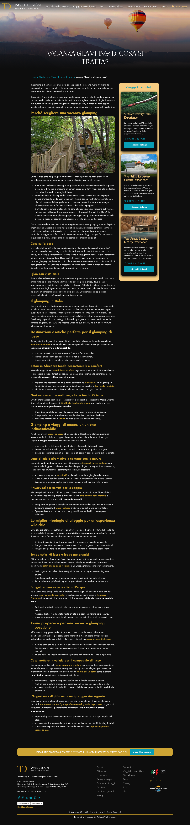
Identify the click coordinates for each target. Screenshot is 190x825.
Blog (125, 791)
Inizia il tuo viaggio (142, 752)
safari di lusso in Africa (62, 370)
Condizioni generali (105, 791)
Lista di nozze (181, 6)
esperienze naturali (40, 344)
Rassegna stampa (104, 779)
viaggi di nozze (55, 433)
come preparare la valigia (68, 665)
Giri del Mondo (130, 775)
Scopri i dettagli (139, 144)
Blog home (43, 77)
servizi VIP (61, 475)
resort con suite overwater (52, 595)
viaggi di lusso (63, 507)
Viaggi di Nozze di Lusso (61, 77)
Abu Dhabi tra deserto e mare (76, 403)
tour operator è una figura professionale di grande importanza (71, 704)
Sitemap (100, 795)
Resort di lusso (150, 6)
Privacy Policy (23, 803)
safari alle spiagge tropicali (56, 565)
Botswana (90, 382)
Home (33, 77)
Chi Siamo (101, 771)
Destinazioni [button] (133, 6)
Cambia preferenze (25, 807)
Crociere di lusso (115, 6)
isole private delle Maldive (93, 495)
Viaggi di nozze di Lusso (84, 6)
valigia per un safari (86, 671)
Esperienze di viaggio (106, 783)
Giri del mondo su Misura (57, 6)
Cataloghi (127, 783)
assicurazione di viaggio (99, 639)
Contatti (164, 6)
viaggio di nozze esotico (93, 463)
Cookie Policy (37, 803)
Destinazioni (128, 767)
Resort (126, 779)
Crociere (101, 787)
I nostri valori (102, 775)
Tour (101, 6)
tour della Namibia (104, 386)
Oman (62, 418)
